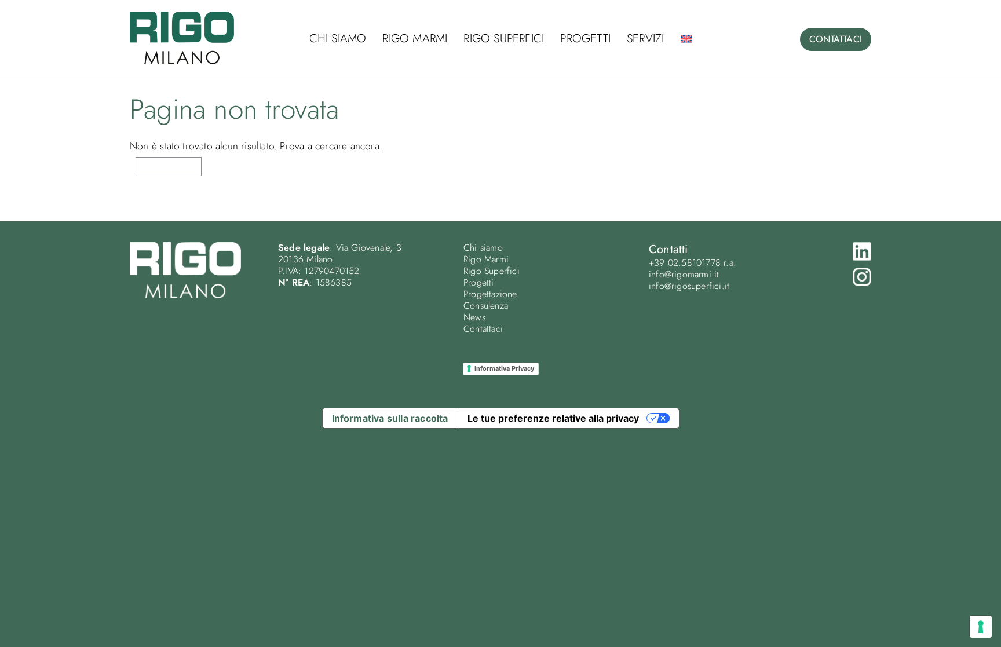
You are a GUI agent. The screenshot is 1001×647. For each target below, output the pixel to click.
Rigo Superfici (503, 38)
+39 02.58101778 (685, 262)
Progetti (585, 38)
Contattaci (483, 328)
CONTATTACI (835, 39)
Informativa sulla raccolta (390, 418)
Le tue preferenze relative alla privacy (553, 418)
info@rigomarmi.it (684, 274)
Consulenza (485, 305)
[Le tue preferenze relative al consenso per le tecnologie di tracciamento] (981, 627)
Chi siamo (338, 38)
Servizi (645, 38)
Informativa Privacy (504, 368)
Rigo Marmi (414, 38)
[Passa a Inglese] (686, 38)
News (474, 317)
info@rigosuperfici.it (689, 286)
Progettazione (490, 294)
